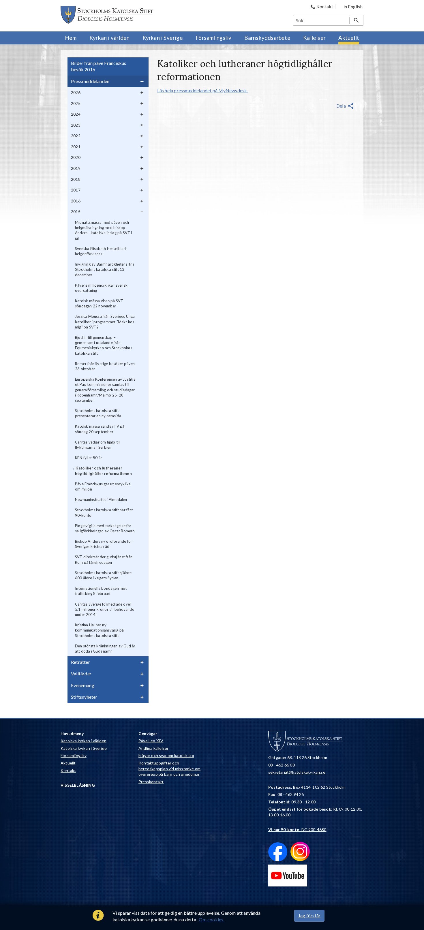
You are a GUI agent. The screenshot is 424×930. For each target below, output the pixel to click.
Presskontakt (151, 781)
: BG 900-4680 (297, 829)
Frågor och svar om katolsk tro (166, 755)
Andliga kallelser (153, 748)
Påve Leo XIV (150, 740)
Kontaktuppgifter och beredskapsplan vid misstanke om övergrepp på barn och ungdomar (169, 768)
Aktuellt (68, 762)
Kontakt (68, 770)
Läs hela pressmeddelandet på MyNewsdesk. (202, 90)
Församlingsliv (74, 755)
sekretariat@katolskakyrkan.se (296, 772)
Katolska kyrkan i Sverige (84, 748)
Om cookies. (211, 919)
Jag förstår (309, 915)
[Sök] (356, 20)
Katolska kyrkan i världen (83, 740)
